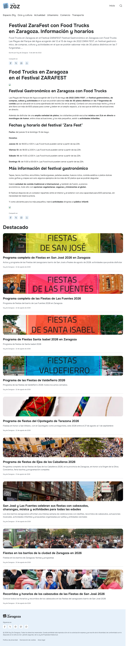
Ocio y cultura (25, 15)
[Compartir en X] (16, 63)
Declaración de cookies (28, 640)
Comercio (65, 15)
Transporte (78, 15)
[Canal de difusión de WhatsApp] (26, 626)
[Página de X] (10, 626)
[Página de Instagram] (15, 626)
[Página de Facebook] (4, 626)
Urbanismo (52, 15)
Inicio (112, 5)
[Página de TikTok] (21, 626)
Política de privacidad (10, 640)
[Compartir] (27, 63)
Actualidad (39, 15)
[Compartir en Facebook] (10, 63)
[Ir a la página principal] (11, 6)
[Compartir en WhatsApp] (21, 63)
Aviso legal (41, 640)
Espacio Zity (9, 15)
